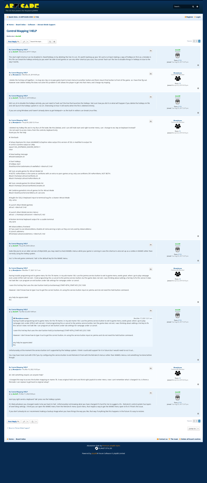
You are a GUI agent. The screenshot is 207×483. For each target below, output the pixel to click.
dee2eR (18, 36)
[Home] (22, 7)
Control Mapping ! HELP (22, 31)
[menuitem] (36, 17)
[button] (194, 41)
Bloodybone (178, 73)
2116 (179, 60)
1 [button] (196, 41)
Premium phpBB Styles (111, 445)
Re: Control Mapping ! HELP (18, 49)
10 (180, 83)
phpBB (94, 453)
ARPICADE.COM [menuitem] (26, 17)
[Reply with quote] (150, 50)
